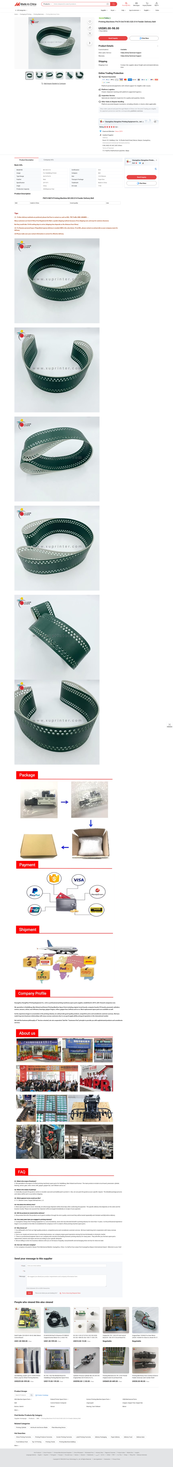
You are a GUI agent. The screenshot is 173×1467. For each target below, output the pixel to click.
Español (46, 1455)
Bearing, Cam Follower (93, 1406)
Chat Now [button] (145, 38)
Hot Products (37, 1452)
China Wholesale (78, 1452)
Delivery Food (128, 1437)
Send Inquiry (113, 38)
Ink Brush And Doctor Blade (38, 1427)
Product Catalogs (42, 1395)
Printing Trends (50, 1442)
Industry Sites (99, 1452)
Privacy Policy (116, 1459)
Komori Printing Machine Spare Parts (97, 1399)
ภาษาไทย (119, 1455)
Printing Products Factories (43, 1437)
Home (16, 14)
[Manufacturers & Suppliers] (25, 4)
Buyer (112, 10)
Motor (124, 1406)
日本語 (108, 1455)
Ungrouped (89, 1403)
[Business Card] (156, 169)
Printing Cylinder (21, 1427)
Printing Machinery (39, 14)
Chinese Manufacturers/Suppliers (63, 1452)
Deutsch (83, 1455)
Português (53, 1455)
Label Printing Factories (83, 1437)
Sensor (52, 1406)
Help (122, 10)
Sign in (156, 5)
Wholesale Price (89, 1452)
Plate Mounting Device (58, 1427)
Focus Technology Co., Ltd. (73, 1459)
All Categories (21, 10)
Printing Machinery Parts (52, 14)
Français (60, 1455)
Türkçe (125, 1455)
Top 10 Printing (36, 1442)
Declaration (107, 1459)
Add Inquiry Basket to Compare (55, 83)
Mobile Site (130, 1452)
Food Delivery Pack (22, 1442)
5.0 (133, 163)
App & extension (134, 10)
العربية (97, 1455)
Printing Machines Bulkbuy (67, 1442)
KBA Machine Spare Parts (22, 1399)
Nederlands (90, 1455)
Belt (15, 1403)
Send (29, 1293)
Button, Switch (19, 1406)
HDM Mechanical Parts (130, 1399)
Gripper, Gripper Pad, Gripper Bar (133, 1403)
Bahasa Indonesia (142, 1455)
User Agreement (97, 1459)
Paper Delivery (115, 1437)
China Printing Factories (23, 1437)
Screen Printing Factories (64, 1437)
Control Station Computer (58, 1403)
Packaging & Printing (25, 14)
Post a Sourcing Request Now (70, 1293)
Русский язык (68, 1455)
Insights (137, 1452)
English (40, 1455)
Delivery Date (140, 1437)
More (16, 1445)
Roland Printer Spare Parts (58, 1399)
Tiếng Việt (132, 1455)
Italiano (76, 1455)
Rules (157, 10)
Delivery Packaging (101, 1437)
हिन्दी (113, 1455)
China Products (47, 1452)
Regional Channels (110, 1452)
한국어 (103, 1455)
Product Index (121, 1452)
